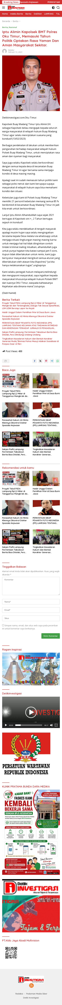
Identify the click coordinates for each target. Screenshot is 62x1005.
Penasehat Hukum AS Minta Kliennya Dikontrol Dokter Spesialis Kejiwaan (27, 317)
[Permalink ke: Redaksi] (4, 50)
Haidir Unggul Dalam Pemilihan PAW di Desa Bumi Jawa (28, 312)
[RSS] (31, 985)
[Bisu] (51, 725)
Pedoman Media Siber (36, 993)
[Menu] (4, 7)
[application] (31, 712)
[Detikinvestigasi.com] (16, 7)
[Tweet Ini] (40, 361)
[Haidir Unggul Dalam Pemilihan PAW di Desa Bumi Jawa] (46, 380)
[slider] (28, 725)
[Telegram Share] (52, 361)
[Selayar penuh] (56, 725)
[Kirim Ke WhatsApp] (58, 361)
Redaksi (11, 50)
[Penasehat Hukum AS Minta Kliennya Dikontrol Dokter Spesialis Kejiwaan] (15, 409)
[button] (31, 712)
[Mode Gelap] (53, 7)
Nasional (13, 27)
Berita (5, 27)
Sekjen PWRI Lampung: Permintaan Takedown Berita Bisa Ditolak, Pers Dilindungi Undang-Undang (29, 333)
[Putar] (5, 725)
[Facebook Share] (34, 361)
